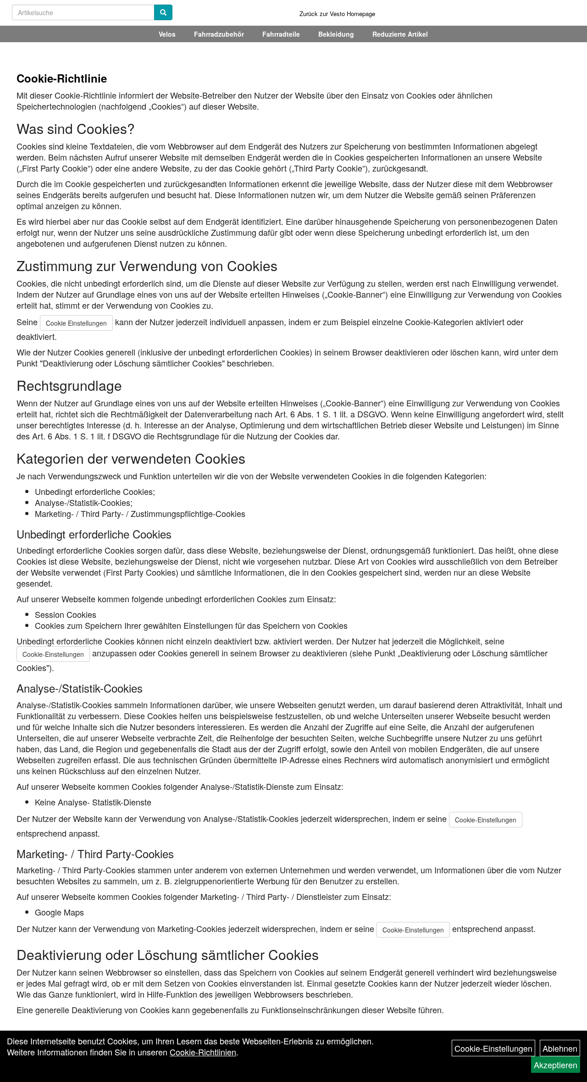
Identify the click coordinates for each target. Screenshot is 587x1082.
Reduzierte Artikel (400, 34)
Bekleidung (336, 34)
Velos (167, 34)
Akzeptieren (555, 1065)
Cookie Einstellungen (76, 322)
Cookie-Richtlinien (203, 1052)
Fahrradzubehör (219, 34)
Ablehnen (560, 1048)
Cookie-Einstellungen (53, 654)
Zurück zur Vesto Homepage (337, 13)
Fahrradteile (281, 34)
